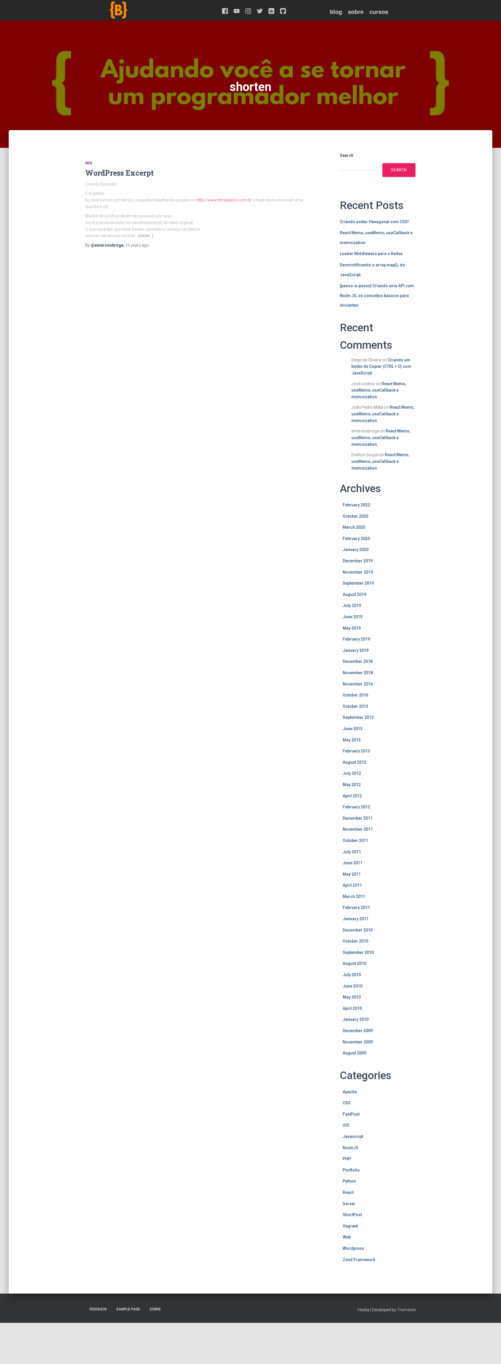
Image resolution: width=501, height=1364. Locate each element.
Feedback (98, 1309)
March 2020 (354, 527)
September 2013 (358, 717)
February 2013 (356, 751)
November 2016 (358, 684)
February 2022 (356, 505)
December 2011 (358, 818)
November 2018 (358, 672)
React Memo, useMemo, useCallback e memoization (378, 390)
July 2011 (352, 852)
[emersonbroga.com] (140, 16)
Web (88, 163)
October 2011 (355, 840)
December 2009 (358, 1030)
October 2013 (355, 706)
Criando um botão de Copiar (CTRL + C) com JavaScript (381, 366)
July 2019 (352, 605)
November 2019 (358, 572)
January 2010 (356, 1019)
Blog (336, 11)
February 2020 (356, 538)
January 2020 (356, 549)
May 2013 (352, 740)
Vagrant (350, 1226)
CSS (347, 1103)
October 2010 (355, 941)
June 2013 (352, 728)
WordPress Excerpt (119, 173)
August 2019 (354, 594)
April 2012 (352, 796)
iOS (346, 1125)
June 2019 (352, 616)
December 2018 (358, 661)
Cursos (378, 11)
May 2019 (352, 628)
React (348, 1192)
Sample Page (128, 1309)
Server (349, 1203)
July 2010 (352, 974)
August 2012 (354, 762)
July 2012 (352, 773)
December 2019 (358, 561)
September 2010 (358, 952)
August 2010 (354, 963)
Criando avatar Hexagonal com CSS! (374, 221)
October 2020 (355, 516)
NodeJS (350, 1147)
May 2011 (352, 874)
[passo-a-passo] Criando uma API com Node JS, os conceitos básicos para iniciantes (377, 295)
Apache (350, 1092)
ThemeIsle (406, 1309)
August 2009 (354, 1053)
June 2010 (352, 986)
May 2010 (352, 997)
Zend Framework (359, 1259)
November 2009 (358, 1042)
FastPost (351, 1114)
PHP (347, 1158)
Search (346, 155)
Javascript (353, 1136)
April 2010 (352, 1008)
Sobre (356, 11)
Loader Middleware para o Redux (371, 253)
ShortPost (352, 1214)
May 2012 (352, 784)
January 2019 (356, 650)
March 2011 (354, 896)
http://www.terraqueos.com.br (224, 200)
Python (349, 1181)
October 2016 (355, 695)
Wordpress (353, 1248)
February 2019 (356, 639)
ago (137, 245)
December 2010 (358, 930)
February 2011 (356, 907)
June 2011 (352, 863)
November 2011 (358, 829)
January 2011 (356, 918)
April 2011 (352, 885)
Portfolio (351, 1170)
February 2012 (356, 807)
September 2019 (358, 583)
